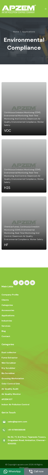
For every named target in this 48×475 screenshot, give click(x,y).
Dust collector (9, 352)
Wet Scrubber (9, 363)
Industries (7, 320)
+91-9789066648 (16, 429)
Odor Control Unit (11, 383)
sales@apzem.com (17, 421)
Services (6, 326)
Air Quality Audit (10, 389)
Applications (28, 31)
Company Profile (10, 294)
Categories (7, 305)
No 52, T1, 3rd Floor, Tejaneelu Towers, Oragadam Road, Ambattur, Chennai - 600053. (27, 440)
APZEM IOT (7, 399)
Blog (4, 331)
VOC (7, 130)
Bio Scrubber (8, 373)
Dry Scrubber (8, 368)
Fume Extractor (10, 357)
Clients (5, 300)
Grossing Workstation (13, 378)
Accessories (8, 310)
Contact (6, 336)
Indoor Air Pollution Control (15, 404)
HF (6, 245)
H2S (7, 188)
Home (16, 31)
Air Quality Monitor (11, 394)
